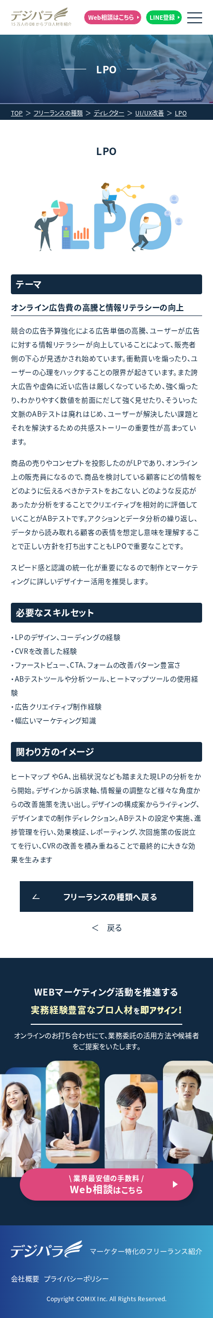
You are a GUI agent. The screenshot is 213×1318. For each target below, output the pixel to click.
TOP (17, 112)
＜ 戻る (106, 927)
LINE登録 (162, 17)
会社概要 (25, 1278)
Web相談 (106, 1184)
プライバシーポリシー (76, 1278)
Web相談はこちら (111, 17)
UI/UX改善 (149, 112)
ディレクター (109, 112)
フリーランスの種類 (58, 112)
